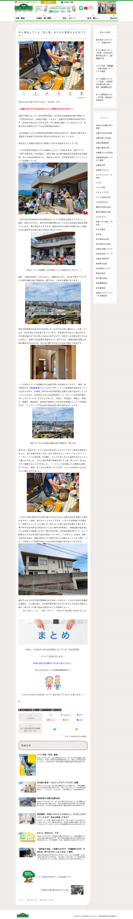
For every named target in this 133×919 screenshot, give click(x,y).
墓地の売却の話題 (103, 207)
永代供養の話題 (102, 239)
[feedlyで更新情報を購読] (54, 729)
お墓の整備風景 (102, 143)
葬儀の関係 (100, 273)
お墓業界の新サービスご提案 (104, 159)
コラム (37, 710)
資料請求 (49, 2)
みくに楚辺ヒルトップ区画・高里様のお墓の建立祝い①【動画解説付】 (104, 54)
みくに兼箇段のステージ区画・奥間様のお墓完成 (104, 97)
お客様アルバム (102, 170)
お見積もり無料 (68, 2)
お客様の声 (100, 165)
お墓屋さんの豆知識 (26, 710)
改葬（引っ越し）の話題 (104, 223)
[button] (81, 94)
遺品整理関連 (101, 283)
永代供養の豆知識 (103, 244)
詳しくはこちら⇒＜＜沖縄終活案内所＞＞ (53, 670)
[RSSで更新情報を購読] (76, 729)
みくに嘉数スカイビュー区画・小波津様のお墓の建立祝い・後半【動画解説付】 (104, 83)
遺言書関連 (100, 288)
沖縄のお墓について (104, 249)
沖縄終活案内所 (102, 259)
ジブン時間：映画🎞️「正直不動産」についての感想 (104, 69)
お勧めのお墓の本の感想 (104, 126)
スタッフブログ (46, 710)
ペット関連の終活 (103, 197)
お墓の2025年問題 (104, 133)
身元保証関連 (101, 278)
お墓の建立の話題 (103, 138)
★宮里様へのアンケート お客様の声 (104, 41)
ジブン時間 (100, 187)
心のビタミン (101, 217)
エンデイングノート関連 (104, 176)
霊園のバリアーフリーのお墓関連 (104, 294)
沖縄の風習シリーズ (104, 254)
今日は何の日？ (102, 202)
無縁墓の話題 (101, 263)
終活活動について (103, 268)
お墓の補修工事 (102, 148)
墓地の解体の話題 (103, 212)
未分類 (98, 234)
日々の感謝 (58, 710)
